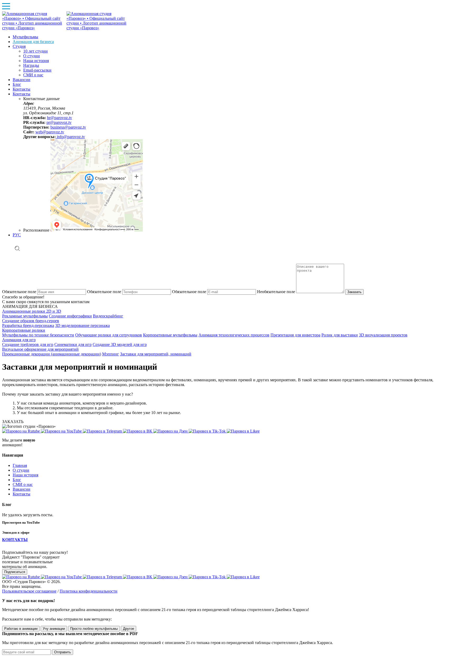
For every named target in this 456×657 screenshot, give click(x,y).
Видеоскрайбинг (108, 316)
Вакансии (21, 489)
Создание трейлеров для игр (27, 344)
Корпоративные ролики (23, 330)
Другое (128, 629)
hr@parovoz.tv (59, 117)
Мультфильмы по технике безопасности (38, 335)
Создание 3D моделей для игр (120, 344)
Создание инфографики (70, 316)
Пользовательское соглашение (29, 591)
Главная (20, 465)
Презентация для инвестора (295, 335)
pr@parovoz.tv (59, 122)
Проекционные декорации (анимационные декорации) (51, 354)
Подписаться (14, 572)
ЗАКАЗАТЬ (12, 421)
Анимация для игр (19, 339)
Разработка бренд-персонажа (28, 325)
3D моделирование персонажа (82, 325)
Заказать (354, 292)
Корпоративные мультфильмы (170, 335)
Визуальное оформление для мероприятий (40, 349)
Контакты (21, 494)
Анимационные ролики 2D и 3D (31, 311)
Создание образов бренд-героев (30, 320)
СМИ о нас (23, 484)
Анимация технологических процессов (233, 335)
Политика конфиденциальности (88, 591)
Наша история (25, 475)
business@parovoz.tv (68, 127)
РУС (17, 235)
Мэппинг (110, 354)
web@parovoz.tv (49, 132)
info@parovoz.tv (70, 136)
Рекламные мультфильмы (25, 316)
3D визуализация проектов (383, 335)
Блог (17, 479)
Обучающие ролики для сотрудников (108, 335)
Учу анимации (54, 629)
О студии (21, 470)
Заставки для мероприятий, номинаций (155, 354)
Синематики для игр (73, 344)
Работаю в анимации (20, 629)
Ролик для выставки (339, 335)
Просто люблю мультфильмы (94, 629)
